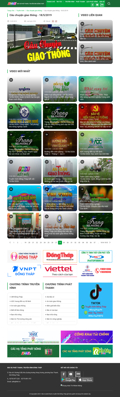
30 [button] (68, 242)
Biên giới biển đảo (53, 306)
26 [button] (52, 242)
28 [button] (60, 242)
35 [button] (87, 242)
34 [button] (83, 242)
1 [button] (13, 242)
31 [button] (71, 242)
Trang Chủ (10, 10)
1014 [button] (102, 242)
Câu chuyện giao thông (34, 10)
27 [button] (56, 242)
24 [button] (44, 242)
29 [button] (64, 242)
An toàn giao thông (18, 306)
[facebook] (52, 21)
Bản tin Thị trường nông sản (21, 319)
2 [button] (17, 242)
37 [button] (94, 242)
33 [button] (79, 242)
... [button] (21, 242)
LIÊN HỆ (101, 2)
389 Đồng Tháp (17, 297)
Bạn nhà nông (16, 315)
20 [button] (29, 242)
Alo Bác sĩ (50, 297)
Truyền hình (20, 10)
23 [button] (41, 242)
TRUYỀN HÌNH (69, 2)
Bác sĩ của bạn (52, 310)
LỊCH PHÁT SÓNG (92, 2)
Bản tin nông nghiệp (54, 319)
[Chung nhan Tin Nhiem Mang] (87, 385)
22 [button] (37, 242)
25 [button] (48, 242)
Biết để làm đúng (17, 310)
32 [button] (75, 242)
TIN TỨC (59, 2)
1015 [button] (106, 242)
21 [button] (33, 242)
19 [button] (25, 242)
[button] (10, 243)
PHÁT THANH (80, 2)
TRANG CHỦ (51, 2)
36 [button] (91, 242)
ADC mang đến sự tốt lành (21, 301)
